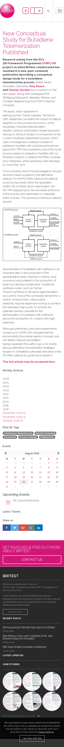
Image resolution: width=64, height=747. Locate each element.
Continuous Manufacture (18, 433)
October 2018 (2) (13, 420)
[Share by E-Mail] (31, 527)
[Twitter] (39, 716)
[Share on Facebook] (7, 527)
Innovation (10, 437)
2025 (6, 382)
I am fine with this (32, 738)
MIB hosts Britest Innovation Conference (24, 646)
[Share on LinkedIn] (39, 527)
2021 (5, 397)
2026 (6, 378)
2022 (6, 394)
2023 (6, 390)
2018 (6, 409)
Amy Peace (36, 86)
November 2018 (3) (14, 416)
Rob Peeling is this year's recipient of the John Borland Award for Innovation (28, 637)
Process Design (28, 437)
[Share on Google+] (23, 527)
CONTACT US (32, 559)
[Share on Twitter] (15, 527)
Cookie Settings (46, 732)
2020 (6, 401)
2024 (6, 386)
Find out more (15, 612)
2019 (6, 405)
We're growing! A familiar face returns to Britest (29, 627)
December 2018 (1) (14, 413)
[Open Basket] (38, 10)
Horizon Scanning (45, 433)
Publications (47, 437)
